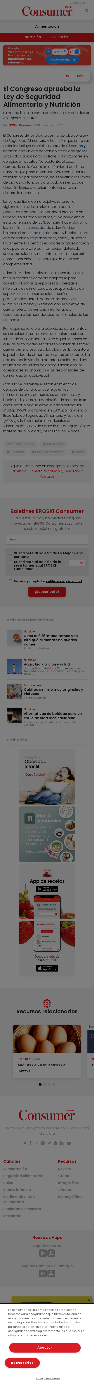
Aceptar (44, 1347)
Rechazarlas (22, 1363)
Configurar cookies (48, 1378)
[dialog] (47, 1345)
